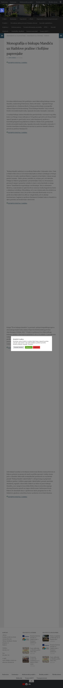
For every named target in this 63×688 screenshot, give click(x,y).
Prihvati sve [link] (29, 347)
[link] (2, 10)
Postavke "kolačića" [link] (18, 347)
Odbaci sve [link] (36, 347)
